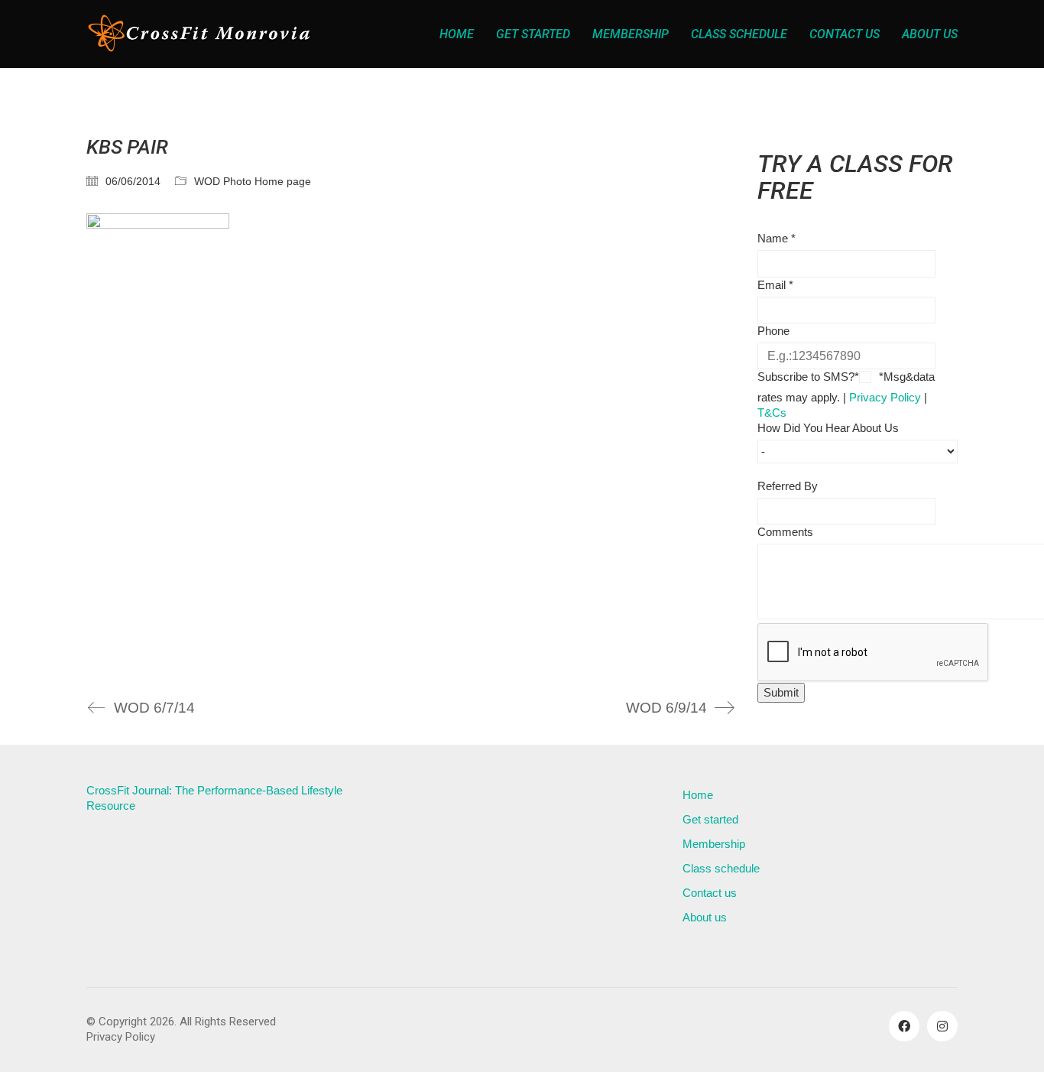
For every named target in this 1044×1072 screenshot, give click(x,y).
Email (775, 284)
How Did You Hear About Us (828, 427)
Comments (785, 531)
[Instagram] (942, 1026)
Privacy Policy (885, 397)
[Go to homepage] (201, 34)
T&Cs (771, 412)
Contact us (709, 892)
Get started (710, 819)
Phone (773, 330)
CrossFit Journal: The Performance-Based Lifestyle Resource (214, 798)
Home (697, 794)
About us (704, 917)
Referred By (787, 485)
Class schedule (721, 868)
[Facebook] (904, 1026)
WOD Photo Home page (252, 181)
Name (776, 238)
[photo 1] (410, 442)
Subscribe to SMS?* (808, 376)
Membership (713, 843)
